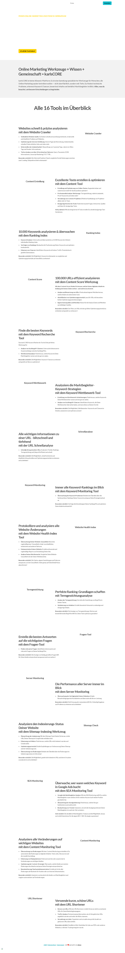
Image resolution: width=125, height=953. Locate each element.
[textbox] (62, 3)
